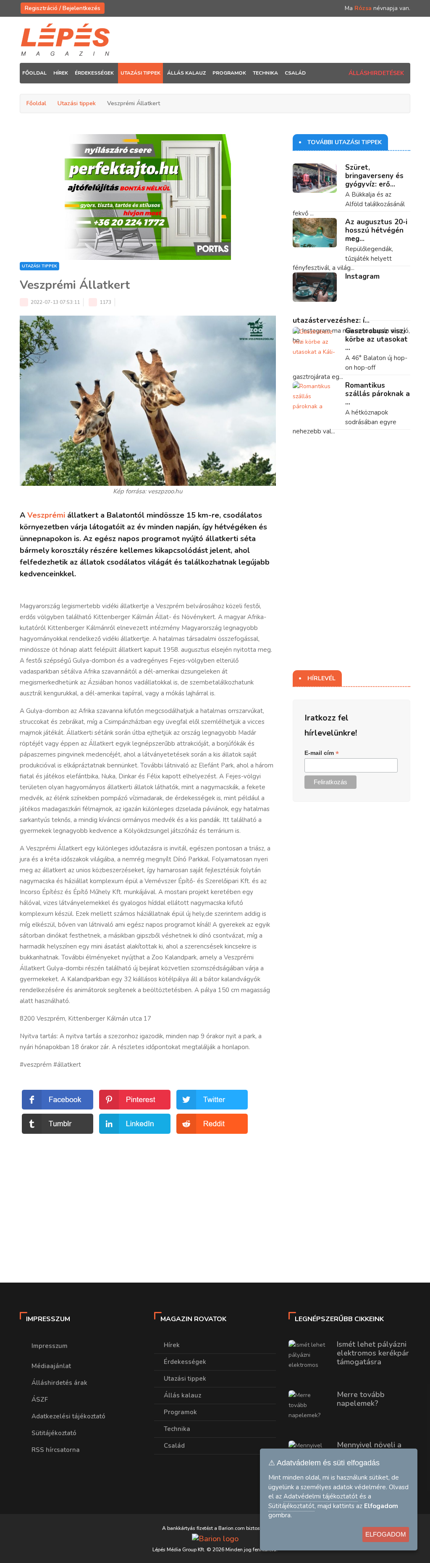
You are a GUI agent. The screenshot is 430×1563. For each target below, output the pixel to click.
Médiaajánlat (51, 1366)
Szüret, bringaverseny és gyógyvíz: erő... (374, 176)
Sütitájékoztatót (291, 1506)
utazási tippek (140, 73)
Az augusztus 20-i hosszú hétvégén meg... (376, 230)
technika (265, 73)
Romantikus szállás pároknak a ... (377, 394)
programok (229, 73)
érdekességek (94, 73)
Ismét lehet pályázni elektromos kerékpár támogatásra (373, 1353)
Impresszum (49, 1346)
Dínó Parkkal (191, 859)
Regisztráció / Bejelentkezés (62, 8)
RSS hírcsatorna (55, 1450)
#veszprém (36, 1064)
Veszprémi (46, 515)
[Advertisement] (148, 1194)
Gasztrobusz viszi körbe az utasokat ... (376, 339)
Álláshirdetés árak (59, 1383)
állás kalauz (186, 73)
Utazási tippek (77, 103)
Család (174, 1445)
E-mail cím (321, 753)
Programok (180, 1412)
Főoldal (34, 73)
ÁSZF (39, 1399)
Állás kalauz (182, 1395)
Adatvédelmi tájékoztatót (320, 1496)
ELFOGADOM (385, 1534)
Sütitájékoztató (53, 1433)
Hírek (172, 1345)
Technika (177, 1429)
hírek (60, 73)
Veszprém (170, 606)
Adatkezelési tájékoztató (68, 1416)
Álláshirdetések (376, 73)
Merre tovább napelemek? (361, 1398)
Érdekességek (185, 1362)
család (295, 73)
